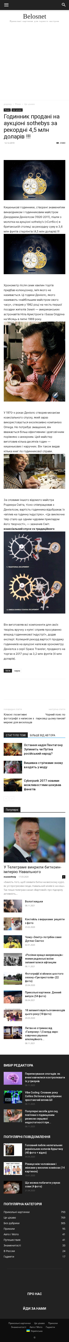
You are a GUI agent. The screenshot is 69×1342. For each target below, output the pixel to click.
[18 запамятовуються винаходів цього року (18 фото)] (13, 1014)
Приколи (53, 1323)
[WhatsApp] (32, 151)
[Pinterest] (24, 151)
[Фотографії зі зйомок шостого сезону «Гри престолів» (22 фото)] (13, 978)
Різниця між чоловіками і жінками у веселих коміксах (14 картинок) (45, 1167)
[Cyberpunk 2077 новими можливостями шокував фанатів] (13, 785)
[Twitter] (16, 151)
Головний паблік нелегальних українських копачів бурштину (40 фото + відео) (44, 1149)
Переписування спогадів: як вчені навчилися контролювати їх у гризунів (45, 1077)
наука (17, 670)
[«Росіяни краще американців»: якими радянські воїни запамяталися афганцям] (13, 959)
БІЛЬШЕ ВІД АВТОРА (42, 735)
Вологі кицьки (34, 901)
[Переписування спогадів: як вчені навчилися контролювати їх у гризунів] (13, 1078)
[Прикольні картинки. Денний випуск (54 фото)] (13, 997)
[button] (6, 5)
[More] (41, 151)
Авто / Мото (36, 1327)
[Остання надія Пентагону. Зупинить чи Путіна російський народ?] (13, 749)
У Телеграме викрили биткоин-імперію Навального (32, 869)
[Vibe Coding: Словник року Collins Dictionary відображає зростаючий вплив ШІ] (13, 1097)
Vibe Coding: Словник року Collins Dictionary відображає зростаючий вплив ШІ (43, 1096)
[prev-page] (6, 798)
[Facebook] (7, 151)
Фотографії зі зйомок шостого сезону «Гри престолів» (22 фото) (44, 977)
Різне (18, 104)
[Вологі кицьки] (13, 906)
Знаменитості (18, 1327)
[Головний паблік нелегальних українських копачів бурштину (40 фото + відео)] (13, 1149)
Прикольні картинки (19, 1323)
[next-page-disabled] (12, 798)
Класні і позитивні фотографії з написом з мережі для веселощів (19, 718)
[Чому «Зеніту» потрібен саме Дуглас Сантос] (13, 941)
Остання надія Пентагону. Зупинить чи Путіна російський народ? (43, 749)
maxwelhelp (10, 876)
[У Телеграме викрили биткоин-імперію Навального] (34, 839)
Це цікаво (29, 104)
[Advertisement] (34, 63)
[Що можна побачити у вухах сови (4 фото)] (13, 1187)
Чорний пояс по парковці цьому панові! (50, 716)
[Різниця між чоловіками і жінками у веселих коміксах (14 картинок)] (13, 1168)
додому (8, 104)
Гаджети (50, 1327)
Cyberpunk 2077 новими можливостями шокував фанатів (42, 785)
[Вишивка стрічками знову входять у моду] (13, 767)
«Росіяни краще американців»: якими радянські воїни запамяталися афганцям (44, 958)
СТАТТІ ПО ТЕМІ (16, 735)
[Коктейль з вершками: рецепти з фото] (13, 923)
